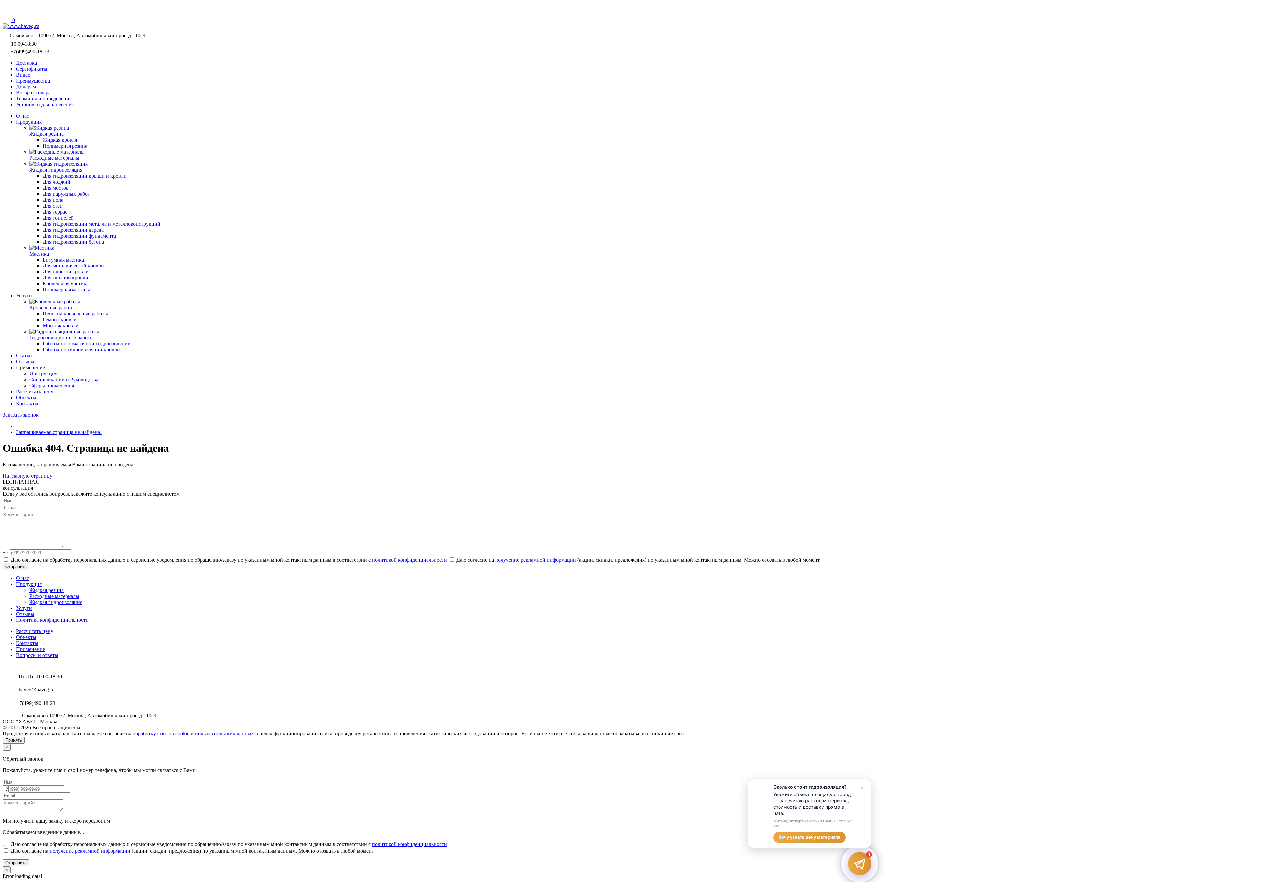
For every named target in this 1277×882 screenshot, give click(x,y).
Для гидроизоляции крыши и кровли (85, 176)
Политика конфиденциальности (52, 620)
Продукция (29, 584)
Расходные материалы (54, 596)
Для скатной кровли (65, 277)
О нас (22, 578)
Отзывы (25, 614)
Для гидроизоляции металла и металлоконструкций (101, 224)
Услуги (24, 608)
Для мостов (56, 188)
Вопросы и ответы (37, 655)
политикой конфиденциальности (409, 560)
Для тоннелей (58, 218)
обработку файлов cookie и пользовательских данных (193, 733)
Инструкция (43, 373)
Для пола (53, 200)
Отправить (16, 566)
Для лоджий (56, 182)
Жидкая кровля (60, 140)
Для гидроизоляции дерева (73, 230)
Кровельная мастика (66, 283)
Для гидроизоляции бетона (73, 242)
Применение (30, 649)
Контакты (27, 643)
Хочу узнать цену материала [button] (809, 837)
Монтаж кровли (61, 325)
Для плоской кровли (66, 271)
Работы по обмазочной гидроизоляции (87, 343)
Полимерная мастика (66, 289)
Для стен (53, 206)
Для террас (55, 212)
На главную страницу (27, 476)
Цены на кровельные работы (75, 313)
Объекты (26, 637)
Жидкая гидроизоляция (55, 602)
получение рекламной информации (535, 560)
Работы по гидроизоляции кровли (81, 349)
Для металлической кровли (73, 265)
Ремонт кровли (60, 319)
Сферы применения (51, 385)
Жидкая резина (46, 590)
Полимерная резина (65, 146)
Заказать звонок (21, 415)
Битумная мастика (63, 260)
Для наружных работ (66, 194)
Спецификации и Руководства (63, 379)
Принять (13, 740)
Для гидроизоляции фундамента (79, 236)
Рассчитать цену (34, 631)
